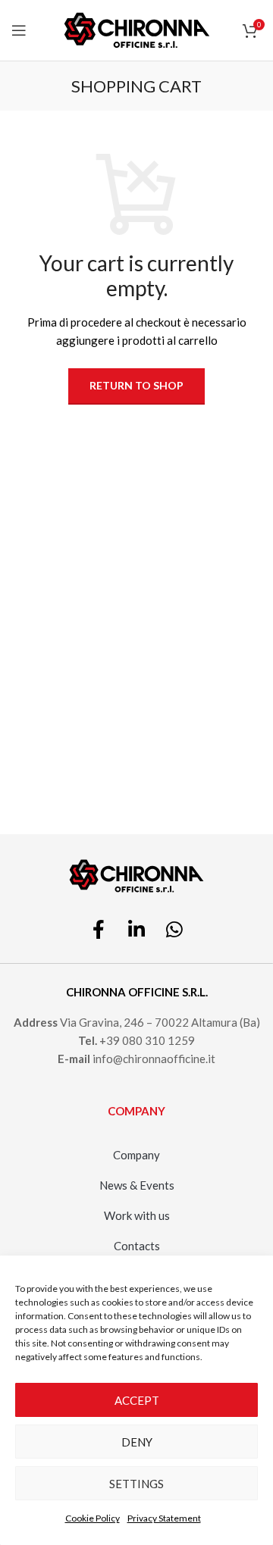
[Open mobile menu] (19, 30)
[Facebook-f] (99, 929)
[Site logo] (137, 29)
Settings (136, 1483)
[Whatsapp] (174, 929)
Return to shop (136, 385)
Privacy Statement (164, 1518)
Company (136, 1155)
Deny (136, 1442)
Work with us (137, 1215)
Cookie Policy (92, 1518)
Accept (137, 1400)
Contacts (137, 1246)
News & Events (136, 1185)
